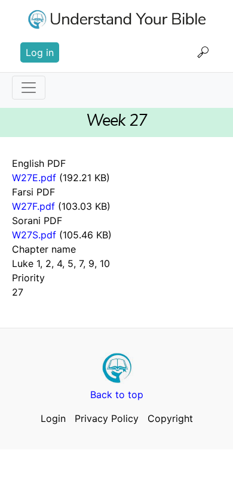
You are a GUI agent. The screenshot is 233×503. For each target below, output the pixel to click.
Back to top (116, 394)
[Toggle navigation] (28, 88)
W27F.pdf (33, 206)
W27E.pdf (34, 178)
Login (53, 418)
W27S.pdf (34, 235)
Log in (40, 52)
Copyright (170, 418)
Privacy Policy (107, 418)
